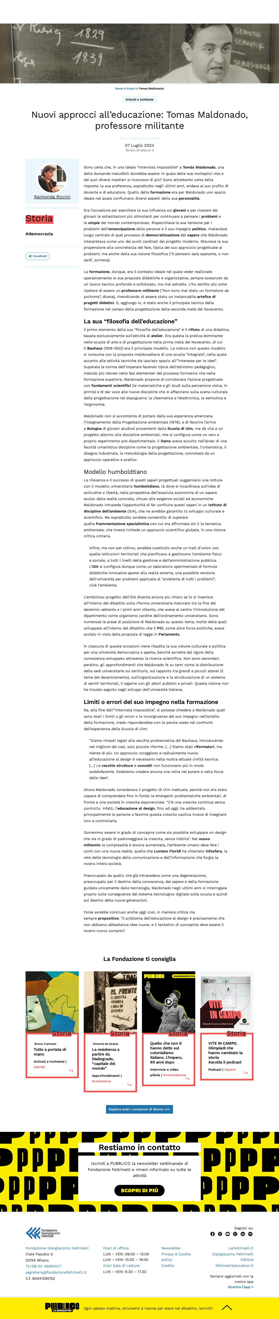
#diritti (39, 1067)
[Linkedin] (243, 1233)
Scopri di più (139, 1190)
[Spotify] (250, 1233)
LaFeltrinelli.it (240, 1248)
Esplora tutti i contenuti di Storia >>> (139, 1109)
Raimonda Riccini (52, 196)
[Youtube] (227, 1233)
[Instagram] (235, 1233)
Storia (39, 218)
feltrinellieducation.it (234, 1265)
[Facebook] (212, 1233)
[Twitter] (220, 1233)
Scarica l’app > (240, 1287)
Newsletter (171, 1248)
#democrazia (39, 233)
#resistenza (101, 1081)
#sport (229, 1069)
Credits (167, 1265)
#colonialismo (174, 1075)
